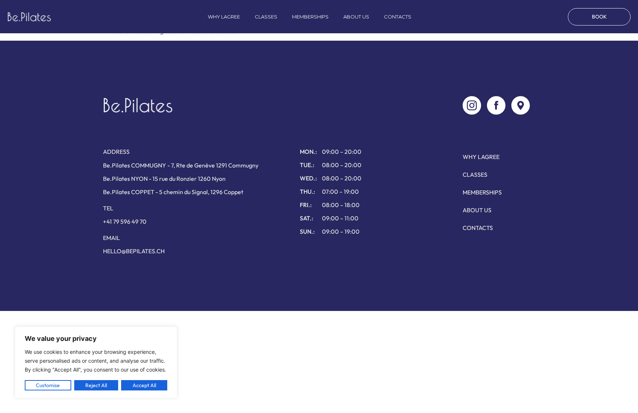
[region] (96, 362)
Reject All (96, 385)
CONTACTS (397, 17)
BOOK (599, 16)
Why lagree (224, 17)
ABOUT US (356, 17)
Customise (48, 385)
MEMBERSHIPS (310, 17)
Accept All (144, 385)
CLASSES (266, 17)
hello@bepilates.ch (134, 251)
